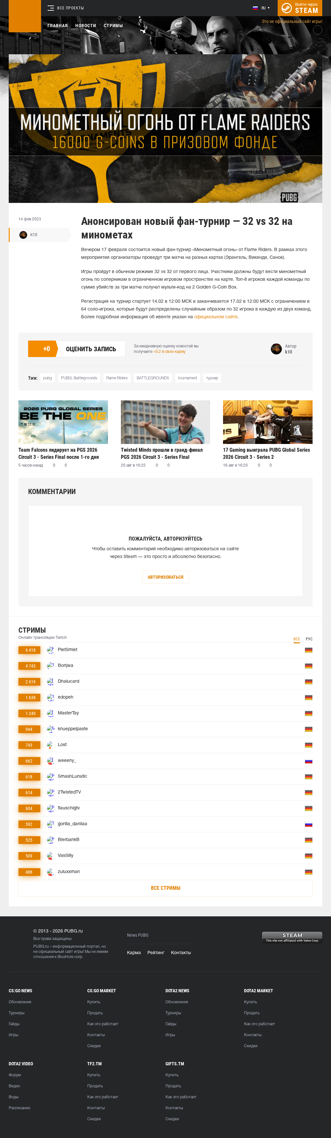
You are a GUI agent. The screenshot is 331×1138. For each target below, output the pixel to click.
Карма (134, 953)
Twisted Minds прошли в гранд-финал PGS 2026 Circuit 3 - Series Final (162, 453)
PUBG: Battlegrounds (79, 378)
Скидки (94, 1046)
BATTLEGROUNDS (153, 378)
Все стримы (165, 888)
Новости (85, 25)
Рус (309, 639)
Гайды (14, 1024)
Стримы (113, 25)
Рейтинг (156, 953)
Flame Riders (117, 378)
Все (297, 639)
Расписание (19, 1108)
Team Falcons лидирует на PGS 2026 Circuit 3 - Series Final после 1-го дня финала (58, 453)
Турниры (16, 1013)
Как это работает (102, 1024)
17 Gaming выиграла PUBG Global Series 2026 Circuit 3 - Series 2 (266, 453)
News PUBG (137, 935)
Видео (14, 1086)
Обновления (20, 1002)
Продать (95, 1013)
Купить (93, 1002)
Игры (13, 1035)
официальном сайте (216, 317)
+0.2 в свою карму (169, 351)
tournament (187, 378)
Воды (13, 1097)
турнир (212, 378)
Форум (15, 1075)
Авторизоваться (165, 577)
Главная (58, 25)
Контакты (181, 953)
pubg (47, 378)
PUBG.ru (41, 946)
